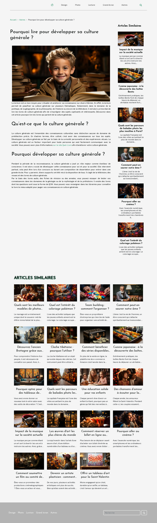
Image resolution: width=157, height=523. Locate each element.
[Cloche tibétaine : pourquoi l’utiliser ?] (62, 334)
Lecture (91, 5)
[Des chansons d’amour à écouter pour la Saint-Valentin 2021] (128, 377)
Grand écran (108, 5)
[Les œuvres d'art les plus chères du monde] (62, 419)
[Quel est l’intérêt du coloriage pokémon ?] (131, 230)
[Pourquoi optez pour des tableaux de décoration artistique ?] (29, 377)
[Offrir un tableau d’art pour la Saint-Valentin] (95, 461)
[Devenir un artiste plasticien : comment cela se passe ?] (62, 461)
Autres (124, 5)
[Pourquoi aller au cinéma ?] (131, 190)
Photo (77, 5)
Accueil (13, 19)
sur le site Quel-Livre (62, 145)
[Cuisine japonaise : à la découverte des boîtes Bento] (131, 75)
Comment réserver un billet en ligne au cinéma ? (95, 435)
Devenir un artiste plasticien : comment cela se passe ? (62, 477)
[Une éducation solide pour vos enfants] (95, 377)
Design (64, 5)
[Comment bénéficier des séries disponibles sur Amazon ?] (95, 334)
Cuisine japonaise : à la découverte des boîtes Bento (131, 89)
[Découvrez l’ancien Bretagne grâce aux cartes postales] (29, 334)
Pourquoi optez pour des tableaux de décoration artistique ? (29, 393)
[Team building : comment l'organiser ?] (95, 292)
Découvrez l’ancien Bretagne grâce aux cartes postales (29, 351)
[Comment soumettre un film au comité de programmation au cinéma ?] (29, 461)
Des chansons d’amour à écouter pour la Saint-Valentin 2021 (128, 393)
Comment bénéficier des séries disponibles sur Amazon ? (95, 351)
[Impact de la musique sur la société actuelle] (131, 39)
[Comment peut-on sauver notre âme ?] (131, 154)
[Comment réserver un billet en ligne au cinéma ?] (95, 419)
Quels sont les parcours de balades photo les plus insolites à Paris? (131, 128)
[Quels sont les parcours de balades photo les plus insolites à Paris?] (131, 115)
